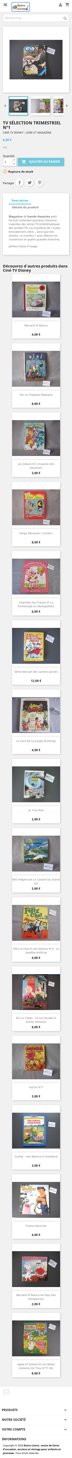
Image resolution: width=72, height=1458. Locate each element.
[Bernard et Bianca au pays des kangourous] (36, 1269)
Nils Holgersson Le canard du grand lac (36, 881)
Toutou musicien (36, 1226)
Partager (19, 182)
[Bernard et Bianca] (36, 299)
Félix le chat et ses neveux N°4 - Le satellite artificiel (36, 950)
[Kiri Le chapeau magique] (36, 368)
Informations (14, 1439)
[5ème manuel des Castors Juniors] (36, 645)
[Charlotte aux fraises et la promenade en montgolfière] (36, 576)
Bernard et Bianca (36, 325)
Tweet (29, 182)
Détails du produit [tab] (25, 207)
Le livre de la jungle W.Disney (36, 741)
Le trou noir (36, 810)
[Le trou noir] (36, 784)
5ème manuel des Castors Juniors (36, 671)
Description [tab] (20, 200)
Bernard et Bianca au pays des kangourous (36, 1297)
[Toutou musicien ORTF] (36, 1199)
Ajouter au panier (41, 161)
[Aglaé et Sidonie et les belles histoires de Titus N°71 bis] (36, 1338)
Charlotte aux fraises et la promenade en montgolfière (36, 604)
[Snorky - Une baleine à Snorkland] (36, 1130)
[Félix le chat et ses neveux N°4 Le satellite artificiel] (36, 922)
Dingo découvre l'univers (36, 533)
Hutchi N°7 (36, 1087)
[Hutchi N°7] (36, 1061)
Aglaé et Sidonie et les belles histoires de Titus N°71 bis (36, 1366)
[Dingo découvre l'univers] (36, 507)
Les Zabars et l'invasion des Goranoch (36, 466)
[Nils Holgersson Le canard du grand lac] (36, 853)
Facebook (6, 1392)
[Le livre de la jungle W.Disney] (36, 715)
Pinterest (39, 182)
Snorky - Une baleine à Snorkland (36, 1156)
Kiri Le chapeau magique (36, 394)
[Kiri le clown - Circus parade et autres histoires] (36, 992)
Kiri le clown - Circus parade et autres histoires (36, 1020)
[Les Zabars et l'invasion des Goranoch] (36, 438)
